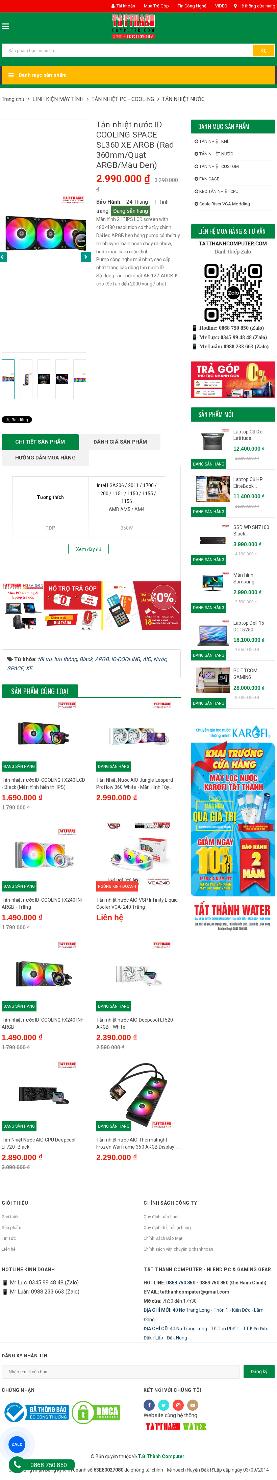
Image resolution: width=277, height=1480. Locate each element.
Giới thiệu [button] (15, 1203)
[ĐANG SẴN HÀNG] (213, 442)
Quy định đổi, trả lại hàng (167, 1227)
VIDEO (220, 5)
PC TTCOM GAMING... (245, 674)
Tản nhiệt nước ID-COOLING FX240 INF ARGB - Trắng (42, 903)
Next (86, 257)
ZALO (17, 1444)
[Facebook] (149, 1405)
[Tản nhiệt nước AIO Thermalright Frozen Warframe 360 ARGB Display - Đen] (138, 1094)
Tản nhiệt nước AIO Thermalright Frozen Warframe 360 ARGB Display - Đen (136, 1144)
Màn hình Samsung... (245, 578)
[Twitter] (163, 1405)
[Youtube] (192, 1405)
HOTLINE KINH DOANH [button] (28, 1269)
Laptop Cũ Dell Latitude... (249, 435)
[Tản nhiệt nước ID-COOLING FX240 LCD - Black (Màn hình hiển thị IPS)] (44, 735)
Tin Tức (9, 1238)
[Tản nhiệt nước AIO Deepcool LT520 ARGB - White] (138, 974)
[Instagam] (178, 1405)
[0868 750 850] (17, 1464)
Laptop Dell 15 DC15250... (248, 626)
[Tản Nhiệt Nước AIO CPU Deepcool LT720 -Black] (44, 1094)
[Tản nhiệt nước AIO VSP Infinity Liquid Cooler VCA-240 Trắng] (138, 855)
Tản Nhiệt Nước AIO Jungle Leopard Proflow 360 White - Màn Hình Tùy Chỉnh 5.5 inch (134, 784)
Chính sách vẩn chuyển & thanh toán (178, 1249)
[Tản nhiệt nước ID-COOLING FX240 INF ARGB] (44, 974)
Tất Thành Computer (161, 1456)
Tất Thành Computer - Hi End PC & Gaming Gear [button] (207, 1269)
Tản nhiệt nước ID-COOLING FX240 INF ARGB (42, 1023)
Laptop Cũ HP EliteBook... (248, 483)
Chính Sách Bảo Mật (163, 1238)
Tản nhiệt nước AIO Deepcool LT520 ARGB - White (134, 1023)
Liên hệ (9, 1249)
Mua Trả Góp (156, 5)
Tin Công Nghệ (191, 5)
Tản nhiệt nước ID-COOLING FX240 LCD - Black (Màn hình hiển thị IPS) (43, 783)
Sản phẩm (11, 1227)
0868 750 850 (180, 1282)
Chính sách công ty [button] (170, 1203)
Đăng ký (259, 1371)
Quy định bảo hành (162, 1216)
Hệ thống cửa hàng (256, 5)
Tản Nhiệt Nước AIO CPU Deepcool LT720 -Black (38, 1143)
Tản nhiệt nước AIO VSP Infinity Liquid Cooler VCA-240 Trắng (137, 903)
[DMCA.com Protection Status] (96, 1412)
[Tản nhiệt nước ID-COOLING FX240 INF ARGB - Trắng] (44, 855)
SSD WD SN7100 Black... (251, 531)
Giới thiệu (11, 1216)
